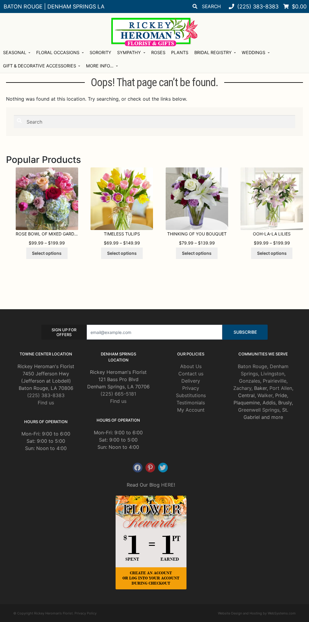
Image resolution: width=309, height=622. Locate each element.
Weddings (253, 52)
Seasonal (14, 52)
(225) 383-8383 (46, 395)
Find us (46, 403)
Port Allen (280, 388)
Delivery (190, 381)
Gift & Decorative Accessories (39, 65)
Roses (158, 52)
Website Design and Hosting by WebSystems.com (257, 613)
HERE (167, 485)
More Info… (99, 65)
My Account (191, 410)
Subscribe (245, 332)
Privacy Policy (86, 613)
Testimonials (191, 403)
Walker (264, 395)
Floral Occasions (57, 52)
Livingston (272, 374)
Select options (47, 253)
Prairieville (274, 381)
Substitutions (191, 395)
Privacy (190, 388)
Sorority (100, 52)
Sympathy (129, 52)
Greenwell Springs (258, 410)
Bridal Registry (213, 52)
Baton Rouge (252, 366)
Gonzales (249, 381)
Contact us (190, 374)
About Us (191, 366)
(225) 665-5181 (118, 394)
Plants (179, 52)
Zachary (242, 388)
